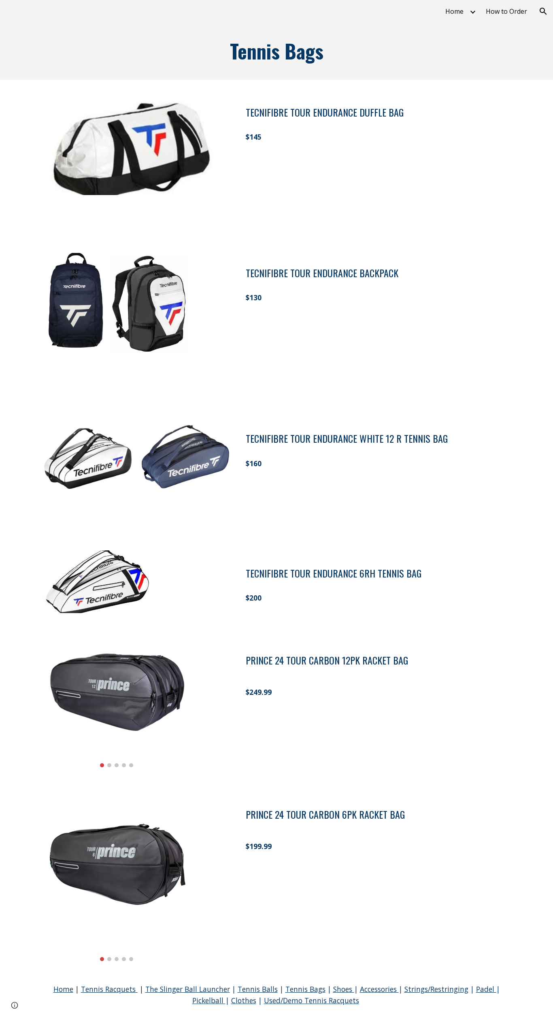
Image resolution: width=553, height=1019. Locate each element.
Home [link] (454, 11)
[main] (276, 51)
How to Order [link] (506, 11)
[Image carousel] (117, 700)
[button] (543, 11)
